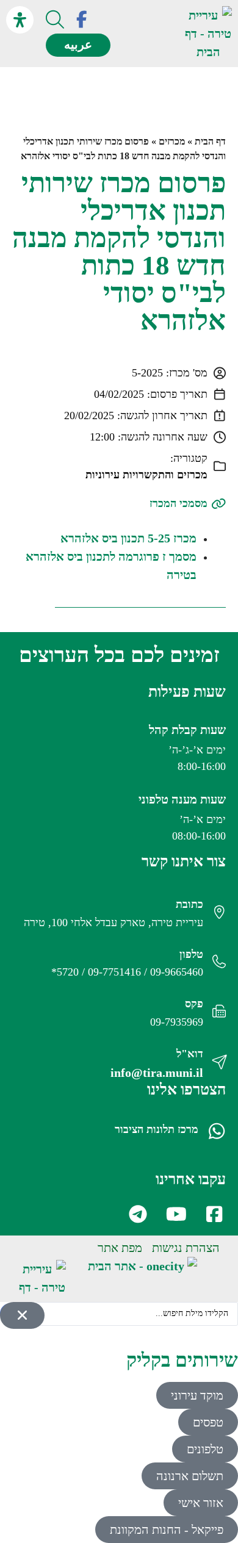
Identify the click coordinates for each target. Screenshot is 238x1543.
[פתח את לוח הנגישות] (20, 20)
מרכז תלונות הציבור (156, 1129)
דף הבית (210, 141)
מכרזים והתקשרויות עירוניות (146, 475)
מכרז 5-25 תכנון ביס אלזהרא (128, 538)
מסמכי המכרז (178, 503)
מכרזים (172, 141)
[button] (160, 34)
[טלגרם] (137, 1214)
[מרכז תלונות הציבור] (216, 1131)
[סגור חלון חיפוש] (22, 1315)
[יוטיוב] (175, 1214)
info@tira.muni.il (156, 1072)
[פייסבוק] (81, 19)
